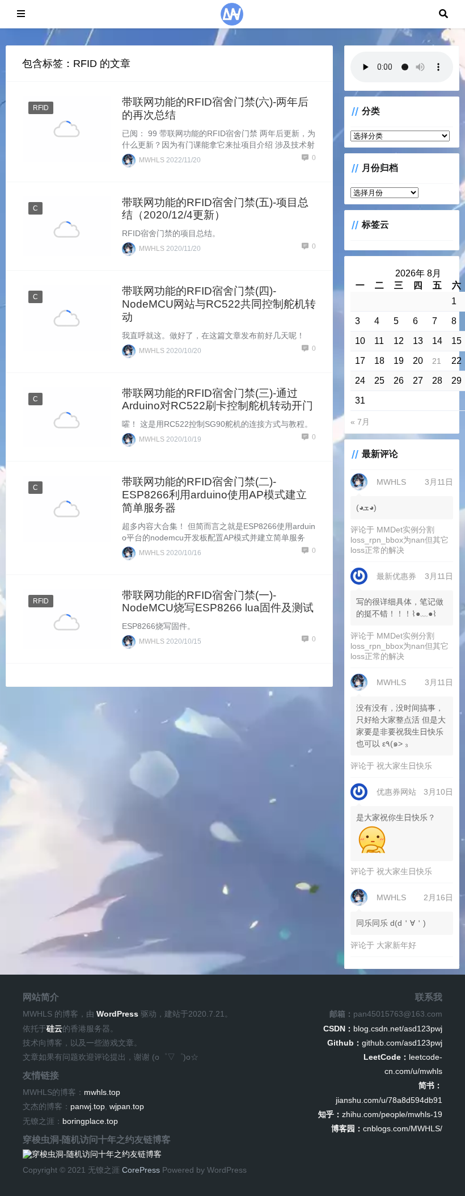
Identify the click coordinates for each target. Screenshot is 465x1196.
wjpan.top (126, 1106)
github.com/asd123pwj (384, 1042)
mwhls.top (102, 1092)
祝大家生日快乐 (404, 765)
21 (436, 361)
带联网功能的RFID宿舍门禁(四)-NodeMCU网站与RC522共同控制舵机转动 (219, 304)
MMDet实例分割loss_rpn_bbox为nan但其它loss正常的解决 (399, 540)
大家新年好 (396, 945)
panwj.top (87, 1106)
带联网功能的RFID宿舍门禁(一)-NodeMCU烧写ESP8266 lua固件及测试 (218, 601)
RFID (41, 108)
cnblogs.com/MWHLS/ (386, 1128)
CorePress (141, 1169)
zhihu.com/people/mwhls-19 (380, 1114)
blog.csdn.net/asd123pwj (382, 1028)
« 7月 (360, 421)
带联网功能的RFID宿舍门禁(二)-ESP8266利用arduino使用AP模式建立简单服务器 (214, 495)
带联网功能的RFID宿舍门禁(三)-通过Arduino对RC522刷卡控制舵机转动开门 (217, 399)
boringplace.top (90, 1121)
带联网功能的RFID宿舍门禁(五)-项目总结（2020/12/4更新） (215, 208)
